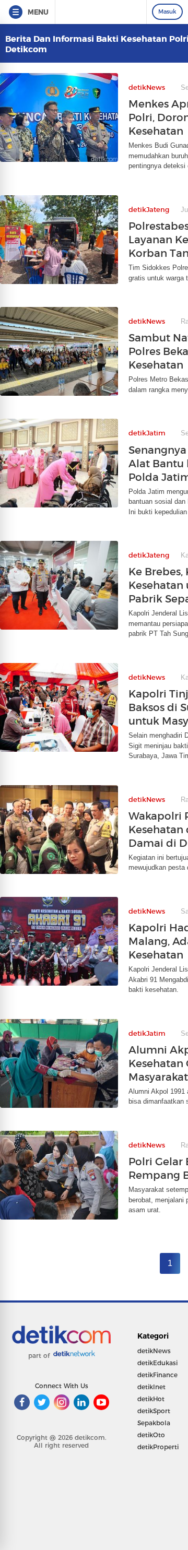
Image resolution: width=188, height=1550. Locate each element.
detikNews (154, 1351)
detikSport (153, 1411)
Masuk (167, 11)
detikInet (151, 1387)
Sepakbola (153, 1423)
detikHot (150, 1399)
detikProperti (158, 1447)
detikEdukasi (157, 1363)
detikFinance (157, 1375)
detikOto (151, 1435)
